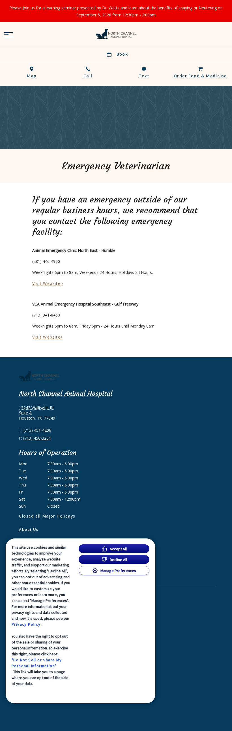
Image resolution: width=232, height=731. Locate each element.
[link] (116, 33)
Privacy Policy (26, 624)
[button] (8, 34)
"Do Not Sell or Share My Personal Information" (37, 662)
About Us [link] (28, 529)
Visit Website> (47, 283)
